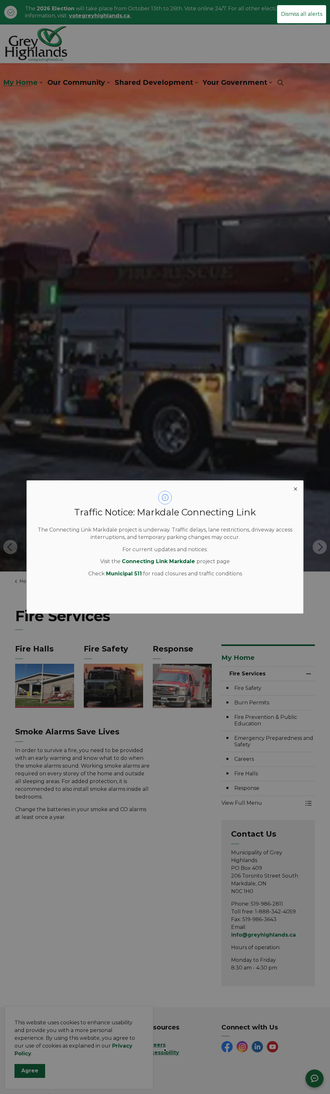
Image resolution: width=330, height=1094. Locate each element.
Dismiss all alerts (301, 14)
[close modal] (295, 488)
